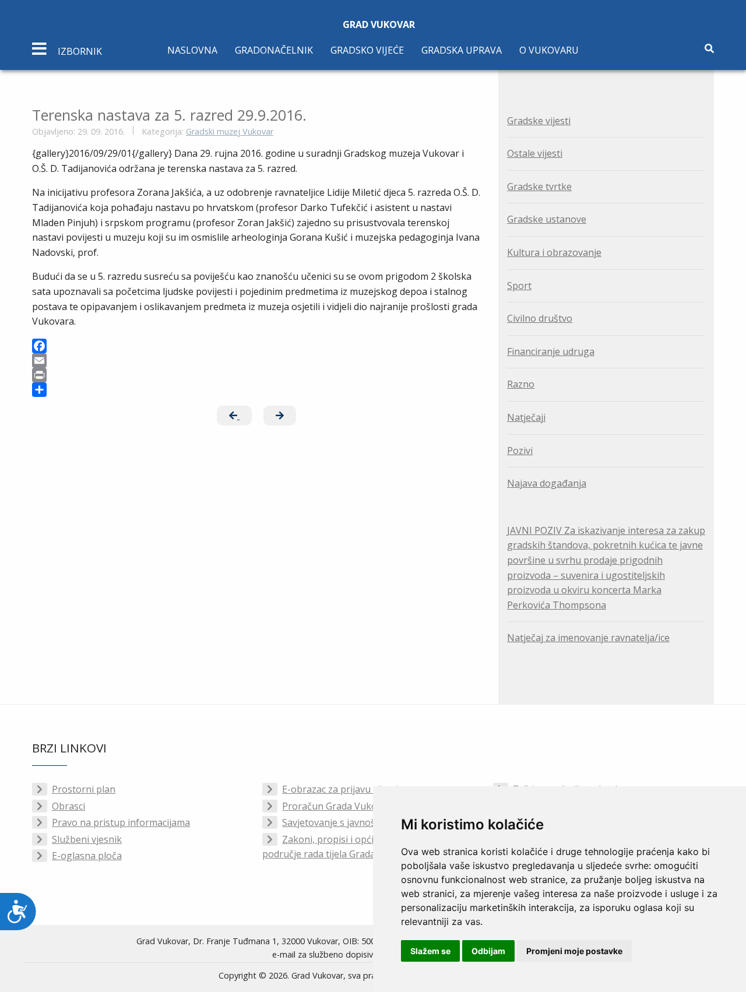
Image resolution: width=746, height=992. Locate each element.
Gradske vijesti (539, 120)
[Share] (256, 389)
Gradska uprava (461, 50)
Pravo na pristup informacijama (121, 822)
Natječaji (526, 417)
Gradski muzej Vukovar (229, 131)
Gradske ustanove (546, 219)
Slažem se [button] (430, 951)
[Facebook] (256, 346)
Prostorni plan (83, 789)
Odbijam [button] (488, 951)
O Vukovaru (549, 50)
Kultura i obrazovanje (554, 252)
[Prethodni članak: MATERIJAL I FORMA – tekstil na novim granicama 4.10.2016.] (234, 415)
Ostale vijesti (534, 153)
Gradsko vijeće (367, 50)
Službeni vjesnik (87, 839)
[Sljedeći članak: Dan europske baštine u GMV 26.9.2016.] (279, 415)
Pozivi (520, 450)
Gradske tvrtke (539, 186)
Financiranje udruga (550, 351)
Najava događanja (546, 483)
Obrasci (68, 806)
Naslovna (192, 50)
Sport (519, 285)
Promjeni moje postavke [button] (574, 951)
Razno (520, 384)
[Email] (256, 360)
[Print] (256, 375)
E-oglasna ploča (87, 855)
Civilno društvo (539, 318)
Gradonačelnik (274, 50)
